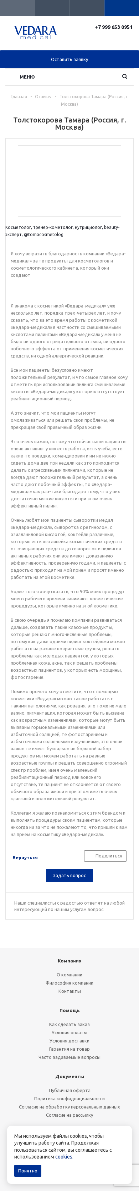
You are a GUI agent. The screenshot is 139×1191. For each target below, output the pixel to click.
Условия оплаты (69, 1032)
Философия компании (69, 982)
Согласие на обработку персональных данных (69, 1106)
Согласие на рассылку (69, 1114)
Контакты (69, 991)
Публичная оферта (70, 1090)
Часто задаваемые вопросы (69, 1057)
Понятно (27, 1170)
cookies (63, 1157)
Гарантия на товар (69, 1048)
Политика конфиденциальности (69, 1098)
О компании (69, 974)
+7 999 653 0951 (114, 27)
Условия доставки (69, 1040)
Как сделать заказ (69, 1024)
